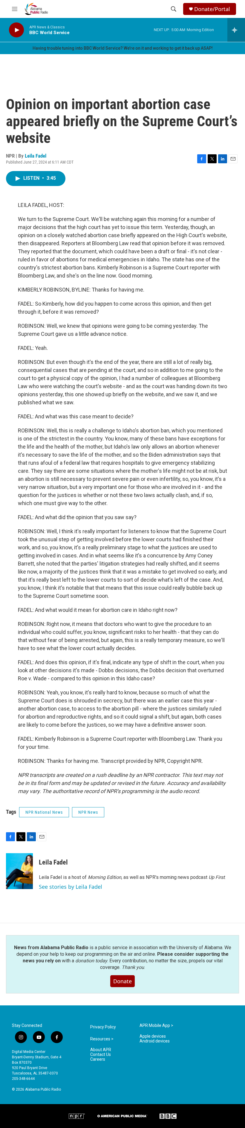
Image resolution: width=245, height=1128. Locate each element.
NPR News (88, 812)
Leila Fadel (35, 156)
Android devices (155, 1041)
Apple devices (153, 1036)
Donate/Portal (212, 9)
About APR (100, 1050)
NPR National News (44, 812)
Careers (97, 1059)
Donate (122, 981)
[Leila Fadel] (19, 871)
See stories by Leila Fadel (70, 886)
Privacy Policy (103, 1027)
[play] (16, 30)
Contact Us (100, 1054)
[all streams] (236, 30)
